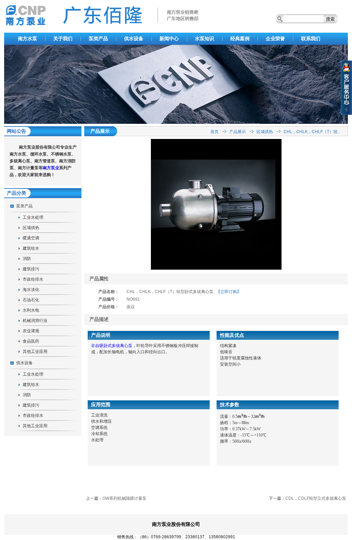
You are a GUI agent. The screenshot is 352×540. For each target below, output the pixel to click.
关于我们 (63, 38)
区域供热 (31, 227)
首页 (214, 131)
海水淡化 (31, 289)
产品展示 (237, 131)
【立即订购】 (228, 291)
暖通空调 (31, 238)
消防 (27, 258)
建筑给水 (31, 248)
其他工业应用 (35, 351)
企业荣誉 (275, 38)
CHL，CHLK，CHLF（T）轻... (312, 131)
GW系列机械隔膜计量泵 (124, 498)
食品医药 (31, 341)
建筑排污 (31, 269)
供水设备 (133, 38)
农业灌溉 (31, 330)
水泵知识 (204, 38)
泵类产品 (98, 38)
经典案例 (240, 38)
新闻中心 (169, 38)
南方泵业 (51, 167)
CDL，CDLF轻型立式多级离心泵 (315, 498)
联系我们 (310, 38)
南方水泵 (27, 38)
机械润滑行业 (35, 320)
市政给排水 (33, 279)
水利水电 (31, 310)
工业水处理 (33, 217)
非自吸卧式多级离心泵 (111, 345)
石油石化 (31, 300)
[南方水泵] (176, 122)
